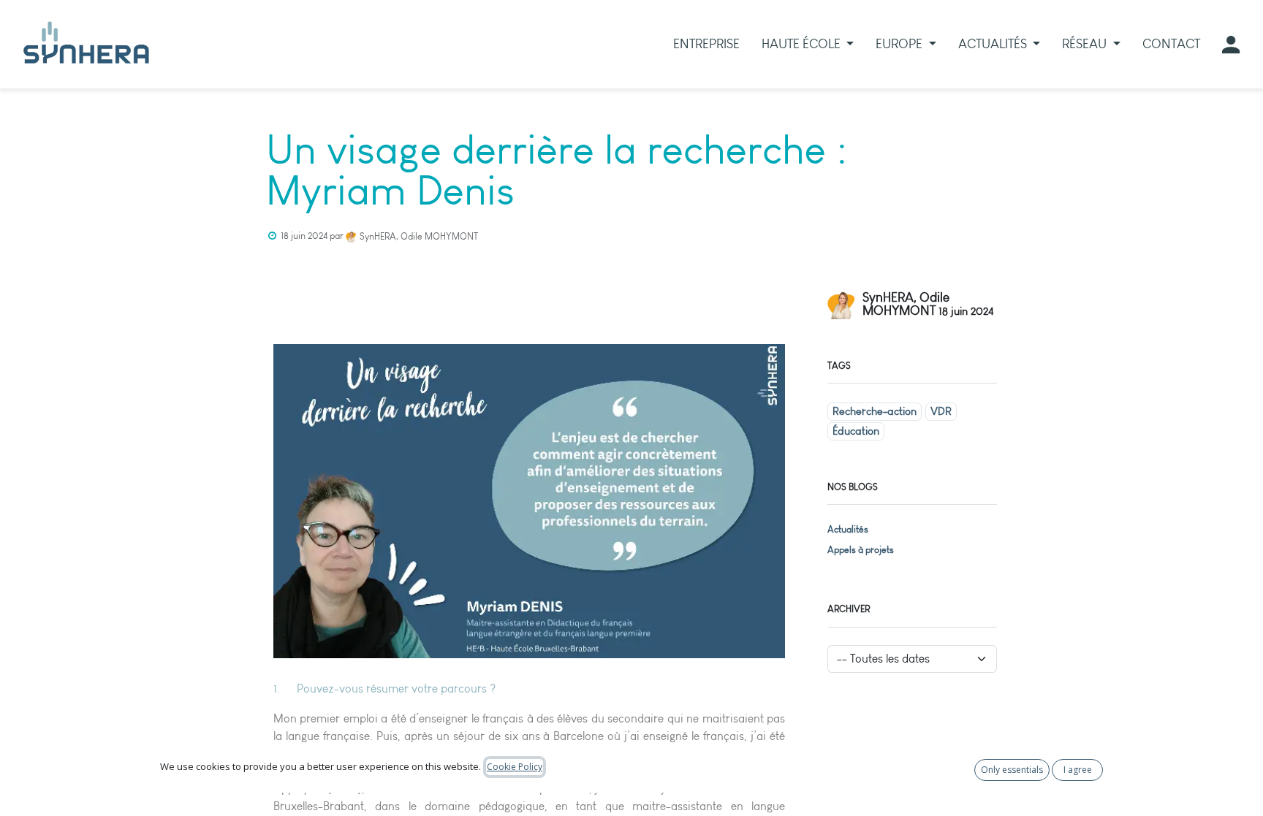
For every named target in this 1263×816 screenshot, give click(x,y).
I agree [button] (1077, 769)
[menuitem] (706, 44)
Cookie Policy (514, 766)
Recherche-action (874, 411)
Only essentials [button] (1012, 769)
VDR (941, 411)
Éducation (855, 431)
